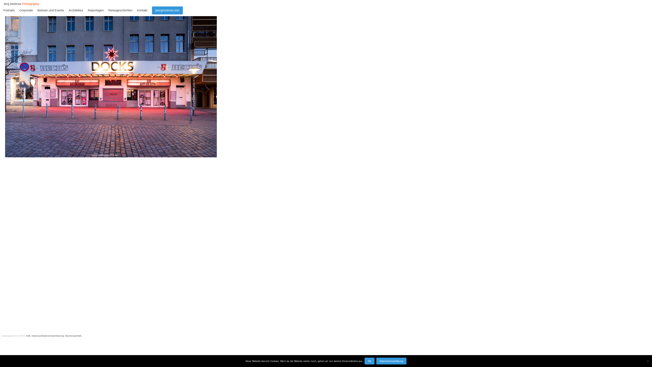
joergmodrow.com (167, 10)
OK (369, 361)
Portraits (9, 10)
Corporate (26, 10)
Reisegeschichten (120, 10)
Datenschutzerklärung (391, 361)
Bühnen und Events (50, 10)
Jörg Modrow (12, 4)
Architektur (76, 10)
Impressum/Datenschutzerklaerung (48, 336)
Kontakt (142, 10)
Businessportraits (74, 336)
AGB (28, 336)
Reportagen (96, 10)
